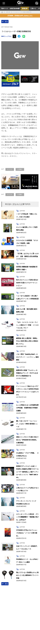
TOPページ (4, 8)
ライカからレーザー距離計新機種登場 (22, 12)
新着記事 (8, 12)
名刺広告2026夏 (15, 8)
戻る (6, 21)
